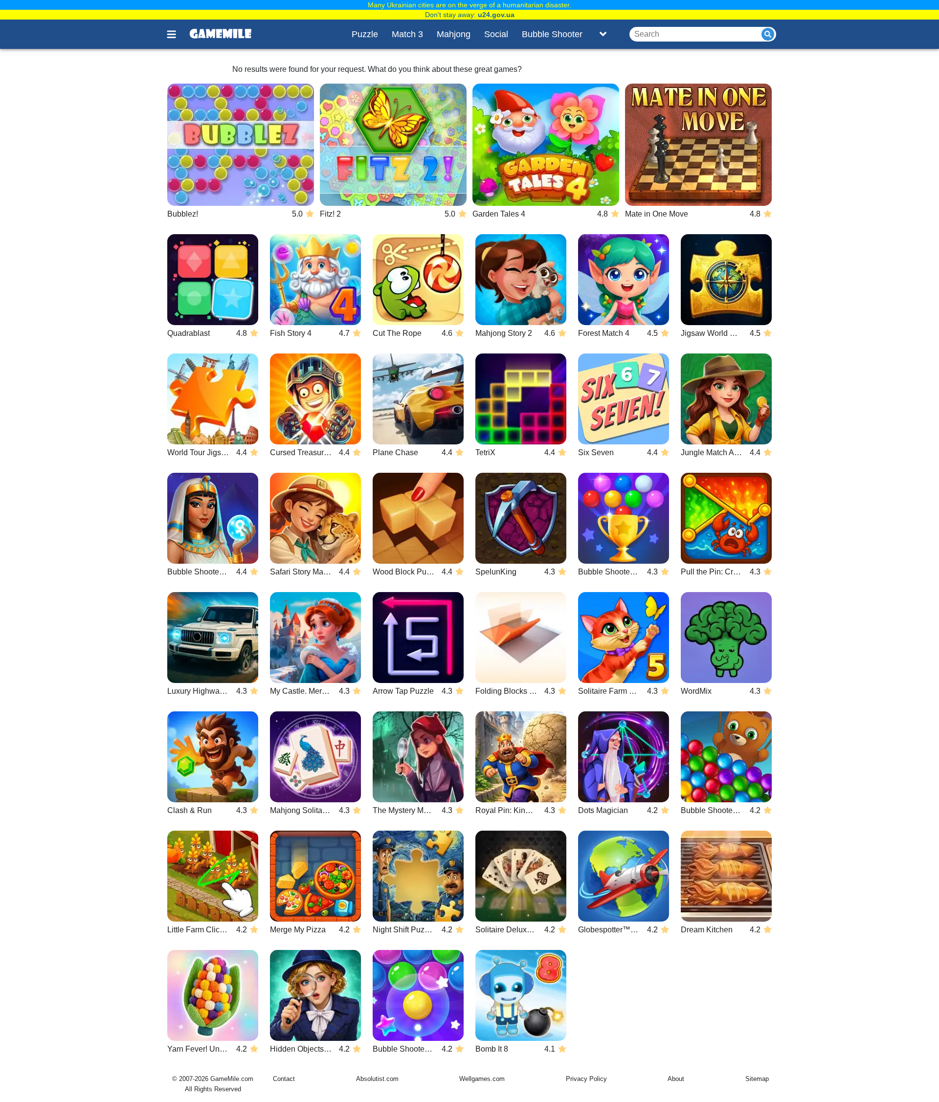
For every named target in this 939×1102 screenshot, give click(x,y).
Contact (284, 1078)
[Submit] (767, 34)
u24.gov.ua (496, 15)
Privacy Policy (586, 1078)
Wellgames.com (482, 1078)
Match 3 (407, 34)
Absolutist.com (377, 1078)
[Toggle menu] (177, 34)
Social (496, 34)
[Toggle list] (603, 34)
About (676, 1078)
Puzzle (365, 34)
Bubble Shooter (552, 34)
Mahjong (453, 34)
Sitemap (757, 1078)
